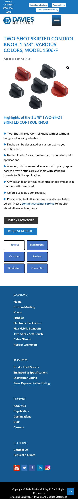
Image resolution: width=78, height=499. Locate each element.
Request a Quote (24, 455)
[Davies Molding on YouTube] (17, 467)
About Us (20, 405)
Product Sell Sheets (26, 367)
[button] (68, 67)
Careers (19, 427)
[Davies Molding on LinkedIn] (41, 467)
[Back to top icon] (70, 491)
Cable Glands (22, 339)
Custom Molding (24, 307)
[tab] (14, 245)
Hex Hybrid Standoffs (27, 328)
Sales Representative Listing (32, 383)
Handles (19, 317)
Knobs (18, 312)
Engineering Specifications (31, 372)
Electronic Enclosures (27, 323)
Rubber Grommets (25, 344)
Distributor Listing (25, 377)
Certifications (22, 416)
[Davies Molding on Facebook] (33, 467)
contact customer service (38, 203)
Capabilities (21, 411)
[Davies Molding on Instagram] (49, 467)
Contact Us (21, 449)
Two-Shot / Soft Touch (28, 334)
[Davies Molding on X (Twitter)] (25, 467)
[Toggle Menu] (56, 20)
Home (17, 301)
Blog (16, 421)
